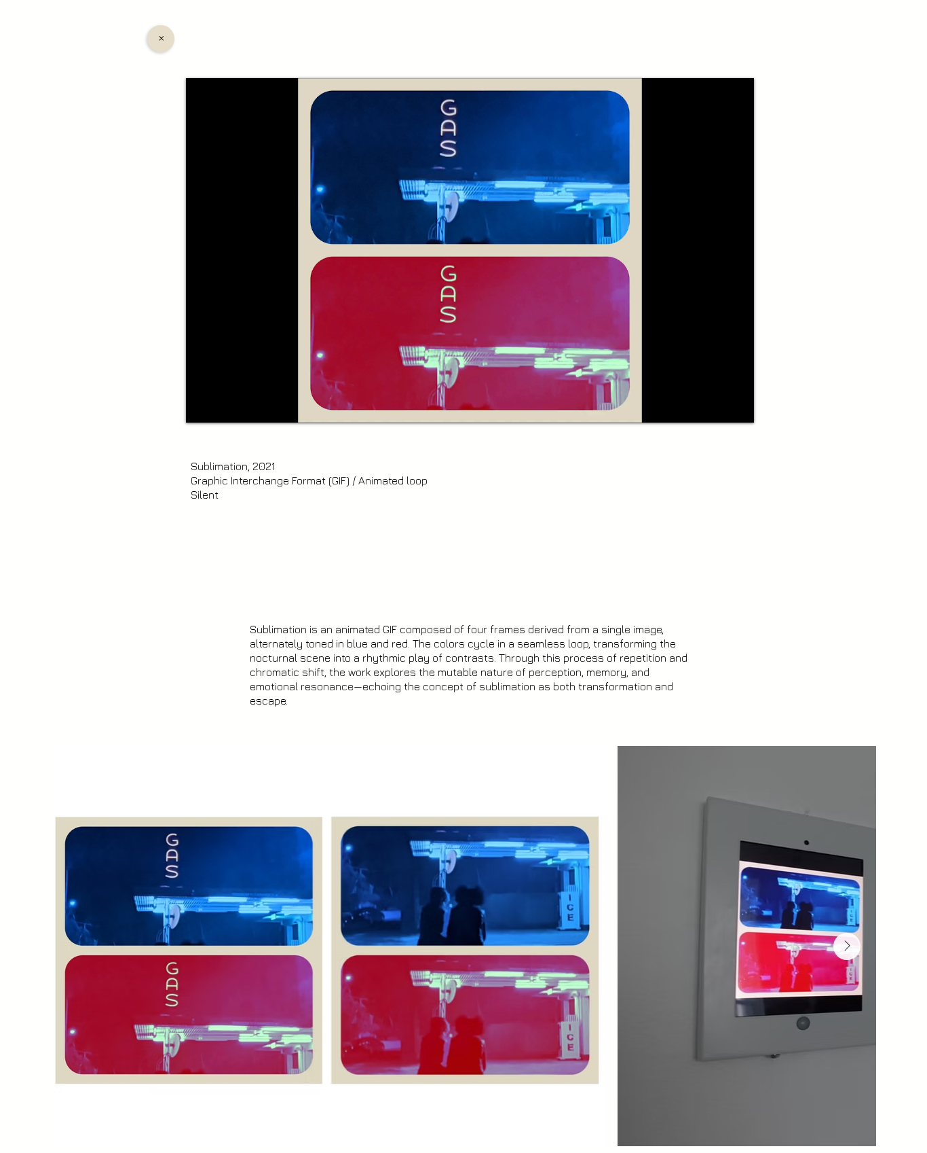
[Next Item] (846, 946)
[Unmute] (226, 404)
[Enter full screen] (735, 404)
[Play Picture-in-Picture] (712, 404)
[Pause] (203, 404)
